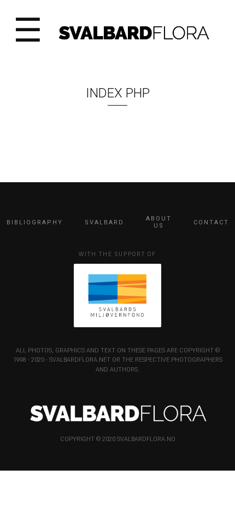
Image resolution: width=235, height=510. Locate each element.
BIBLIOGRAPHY (35, 222)
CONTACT (211, 222)
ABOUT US (159, 222)
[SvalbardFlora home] (133, 32)
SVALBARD (104, 222)
